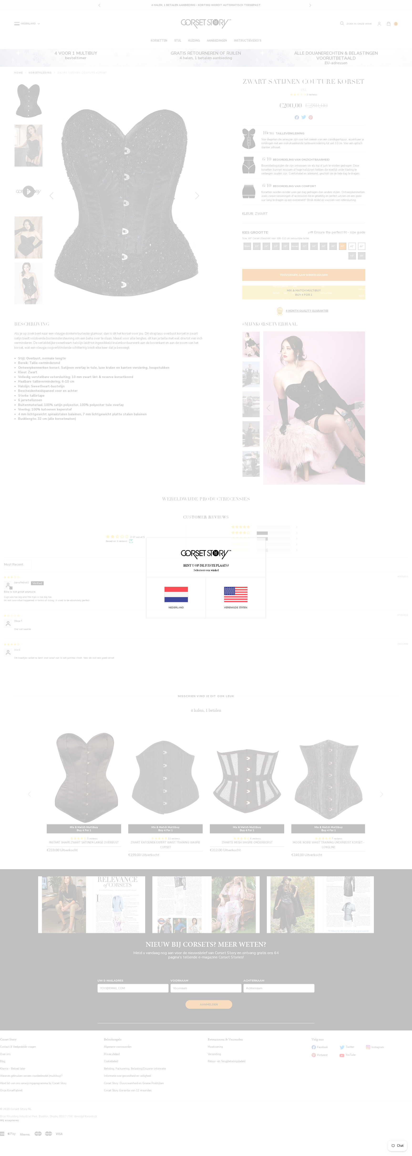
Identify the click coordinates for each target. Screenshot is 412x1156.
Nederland (176, 607)
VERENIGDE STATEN (235, 607)
